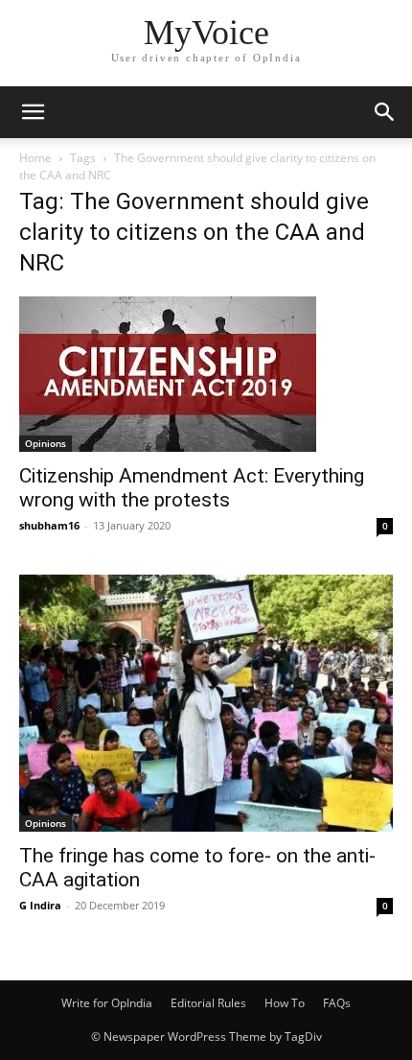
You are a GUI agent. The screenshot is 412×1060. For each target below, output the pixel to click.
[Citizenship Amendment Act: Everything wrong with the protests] (206, 374)
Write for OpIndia (106, 1003)
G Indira (40, 905)
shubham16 (49, 525)
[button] (32, 112)
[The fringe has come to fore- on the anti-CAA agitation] (206, 703)
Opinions (45, 443)
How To (284, 1003)
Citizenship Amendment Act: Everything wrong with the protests (191, 487)
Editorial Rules (208, 1003)
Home (35, 158)
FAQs (337, 1003)
